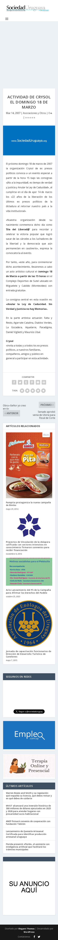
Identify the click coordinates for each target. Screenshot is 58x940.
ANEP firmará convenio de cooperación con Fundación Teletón (28, 822)
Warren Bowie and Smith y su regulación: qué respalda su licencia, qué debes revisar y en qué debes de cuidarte (29, 796)
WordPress (29, 932)
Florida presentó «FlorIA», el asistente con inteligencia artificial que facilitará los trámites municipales (28, 847)
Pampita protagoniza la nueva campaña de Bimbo (28, 504)
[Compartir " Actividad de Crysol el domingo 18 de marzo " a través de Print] (44, 382)
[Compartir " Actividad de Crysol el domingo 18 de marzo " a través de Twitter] (20, 382)
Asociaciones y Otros (34, 113)
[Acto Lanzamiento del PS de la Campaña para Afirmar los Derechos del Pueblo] (29, 572)
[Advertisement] (29, 52)
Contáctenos (24, 936)
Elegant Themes (26, 928)
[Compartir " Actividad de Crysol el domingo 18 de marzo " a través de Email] (38, 382)
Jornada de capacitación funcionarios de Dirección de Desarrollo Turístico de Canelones (28, 654)
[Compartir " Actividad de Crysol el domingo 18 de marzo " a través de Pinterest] (32, 382)
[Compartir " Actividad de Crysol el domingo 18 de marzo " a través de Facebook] (14, 382)
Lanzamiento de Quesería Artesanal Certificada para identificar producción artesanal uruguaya (26, 834)
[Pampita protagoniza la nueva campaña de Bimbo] (29, 465)
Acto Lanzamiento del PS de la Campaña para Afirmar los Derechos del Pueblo (28, 591)
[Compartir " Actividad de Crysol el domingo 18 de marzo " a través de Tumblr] (26, 382)
